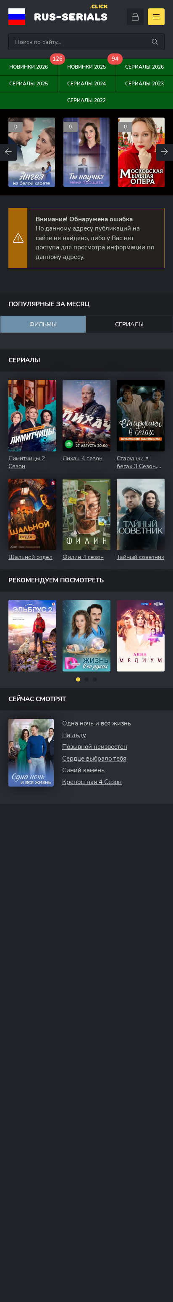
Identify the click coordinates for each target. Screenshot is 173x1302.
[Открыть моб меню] (156, 16)
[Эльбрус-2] (32, 636)
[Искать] (155, 41)
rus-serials (70, 15)
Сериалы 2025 (28, 83)
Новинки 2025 (91, 64)
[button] (78, 679)
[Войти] (135, 16)
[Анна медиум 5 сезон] (141, 636)
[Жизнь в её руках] (86, 636)
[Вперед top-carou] (164, 152)
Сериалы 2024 (86, 83)
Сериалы (129, 324)
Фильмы (43, 324)
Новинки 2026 (33, 64)
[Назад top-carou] (8, 152)
